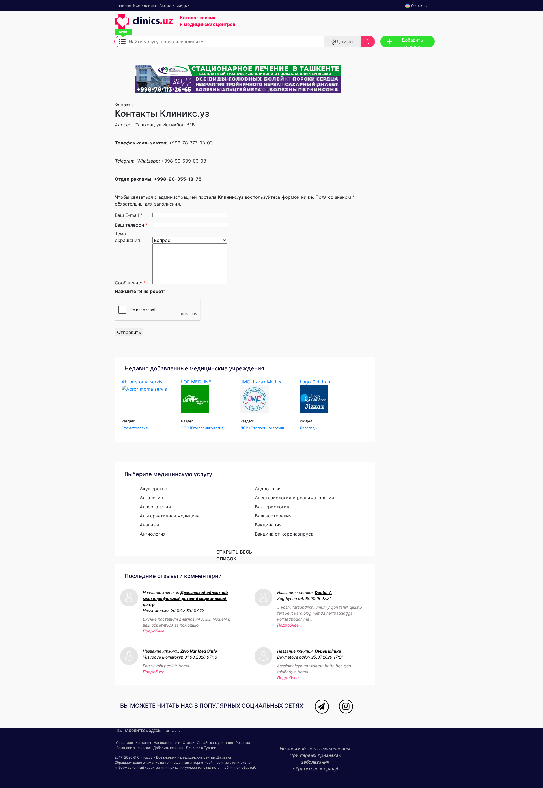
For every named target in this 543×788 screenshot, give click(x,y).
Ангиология (153, 534)
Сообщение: (130, 283)
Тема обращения (127, 236)
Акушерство (153, 488)
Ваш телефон (131, 225)
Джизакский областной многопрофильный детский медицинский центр (185, 598)
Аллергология (155, 506)
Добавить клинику (412, 42)
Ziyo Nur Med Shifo (198, 651)
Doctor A (323, 592)
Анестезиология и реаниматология (294, 497)
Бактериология (272, 506)
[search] (368, 41)
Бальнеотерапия (273, 516)
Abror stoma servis (142, 382)
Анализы (149, 525)
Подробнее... (155, 631)
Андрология (268, 488)
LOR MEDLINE (196, 382)
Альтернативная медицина (170, 516)
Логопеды (309, 428)
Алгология (151, 497)
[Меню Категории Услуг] (122, 41)
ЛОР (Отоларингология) (203, 428)
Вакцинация (268, 525)
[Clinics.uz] (144, 24)
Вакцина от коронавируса (284, 534)
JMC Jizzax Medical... (263, 382)
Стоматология (135, 428)
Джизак (345, 41)
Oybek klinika (328, 651)
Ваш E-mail (129, 215)
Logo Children (315, 382)
